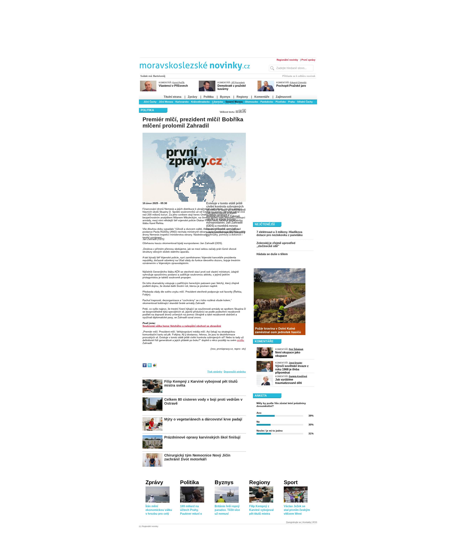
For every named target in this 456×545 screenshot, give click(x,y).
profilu (240, 340)
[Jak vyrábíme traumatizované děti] (264, 384)
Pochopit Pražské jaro (291, 85)
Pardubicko (266, 101)
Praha (291, 101)
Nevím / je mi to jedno (269, 430)
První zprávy (308, 60)
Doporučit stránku (235, 371)
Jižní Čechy (150, 101)
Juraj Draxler (295, 363)
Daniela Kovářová (298, 376)
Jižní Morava (166, 101)
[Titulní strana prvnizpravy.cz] (197, 72)
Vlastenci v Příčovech (173, 85)
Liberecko (217, 101)
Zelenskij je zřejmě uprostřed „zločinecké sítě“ (275, 245)
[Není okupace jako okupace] (264, 357)
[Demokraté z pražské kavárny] (207, 90)
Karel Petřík (178, 82)
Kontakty (307, 522)
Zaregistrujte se (293, 522)
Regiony (242, 96)
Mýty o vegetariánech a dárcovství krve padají (203, 419)
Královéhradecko (200, 101)
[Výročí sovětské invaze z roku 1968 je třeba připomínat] (264, 370)
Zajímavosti (283, 96)
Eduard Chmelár (298, 82)
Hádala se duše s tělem (272, 254)
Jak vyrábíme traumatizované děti (288, 381)
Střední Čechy (305, 101)
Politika (209, 96)
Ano (258, 412)
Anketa (261, 395)
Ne (258, 421)
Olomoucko (251, 101)
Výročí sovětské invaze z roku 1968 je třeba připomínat (292, 369)
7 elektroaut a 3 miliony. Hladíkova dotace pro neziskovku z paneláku (279, 233)
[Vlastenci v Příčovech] (148, 90)
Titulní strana (172, 96)
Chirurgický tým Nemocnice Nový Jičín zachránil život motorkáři (197, 457)
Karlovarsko (182, 101)
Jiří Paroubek (238, 82)
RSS (315, 522)
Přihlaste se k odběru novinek (298, 76)
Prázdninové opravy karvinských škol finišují (202, 437)
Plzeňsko (281, 101)
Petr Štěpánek (296, 349)
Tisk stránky (214, 371)
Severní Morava (234, 101)
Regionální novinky (287, 60)
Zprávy (192, 96)
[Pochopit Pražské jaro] (266, 90)
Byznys (225, 96)
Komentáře (261, 96)
